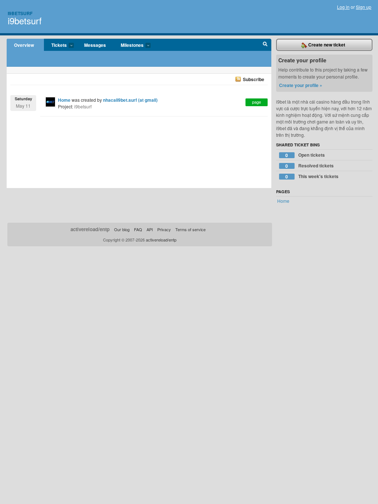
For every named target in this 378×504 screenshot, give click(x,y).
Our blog (122, 229)
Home (64, 100)
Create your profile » (300, 85)
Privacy (164, 229)
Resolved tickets (309, 165)
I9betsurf (20, 13)
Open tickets (305, 155)
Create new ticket (326, 44)
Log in (343, 7)
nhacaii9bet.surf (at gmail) (130, 100)
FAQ (138, 229)
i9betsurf (25, 20)
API (150, 229)
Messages (95, 45)
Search (265, 45)
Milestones (128, 45)
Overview (24, 45)
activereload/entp (90, 229)
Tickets (55, 45)
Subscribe (253, 79)
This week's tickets (312, 176)
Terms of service (190, 229)
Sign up (363, 7)
